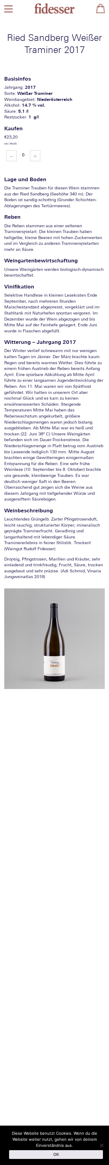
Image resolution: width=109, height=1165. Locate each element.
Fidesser (54, 8)
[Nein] (101, 1145)
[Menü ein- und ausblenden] (8, 8)
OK (56, 1154)
